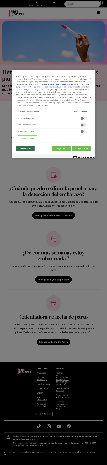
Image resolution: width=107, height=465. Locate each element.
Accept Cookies (81, 148)
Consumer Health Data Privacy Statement (58, 84)
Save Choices (25, 148)
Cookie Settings (27, 138)
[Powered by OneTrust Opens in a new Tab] (83, 156)
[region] (53, 114)
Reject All (61, 148)
